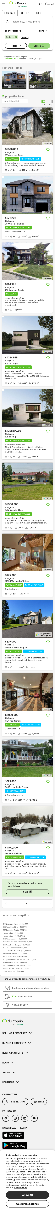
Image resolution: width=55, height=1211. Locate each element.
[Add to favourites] (48, 149)
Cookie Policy (20, 1187)
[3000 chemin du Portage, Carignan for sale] (27, 758)
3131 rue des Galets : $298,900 (15, 956)
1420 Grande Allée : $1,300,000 (15, 939)
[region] (27, 1180)
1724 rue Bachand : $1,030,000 (15, 948)
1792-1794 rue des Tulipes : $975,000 (17, 942)
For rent (25, 13)
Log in (50, 4)
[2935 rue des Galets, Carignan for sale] (27, 261)
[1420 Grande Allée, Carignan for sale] (27, 481)
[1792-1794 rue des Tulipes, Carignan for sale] (27, 552)
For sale (9, 13)
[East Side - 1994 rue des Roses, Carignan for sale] (27, 126)
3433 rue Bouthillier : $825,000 (15, 962)
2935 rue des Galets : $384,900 (15, 930)
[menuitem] (27, 1033)
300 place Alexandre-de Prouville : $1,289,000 (21, 959)
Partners (8, 1082)
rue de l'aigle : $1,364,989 (13, 933)
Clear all (25, 37)
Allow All (27, 1194)
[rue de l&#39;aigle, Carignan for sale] (27, 335)
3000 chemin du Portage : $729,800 (17, 951)
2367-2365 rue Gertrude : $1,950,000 (17, 968)
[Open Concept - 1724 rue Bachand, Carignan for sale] (27, 692)
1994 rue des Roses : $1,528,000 (15, 924)
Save (25, 891)
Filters (14, 45)
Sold (38, 13)
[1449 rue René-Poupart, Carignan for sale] (27, 619)
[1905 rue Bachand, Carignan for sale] (27, 825)
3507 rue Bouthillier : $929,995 (15, 927)
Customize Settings (27, 1203)
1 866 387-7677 (17, 1101)
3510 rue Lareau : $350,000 (13, 971)
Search (37, 45)
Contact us (9, 1094)
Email (41, 1101)
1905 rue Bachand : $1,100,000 (15, 953)
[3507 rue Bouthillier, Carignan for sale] (27, 195)
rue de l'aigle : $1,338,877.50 (14, 936)
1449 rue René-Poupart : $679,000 (16, 945)
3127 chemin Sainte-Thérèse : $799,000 (18, 965)
